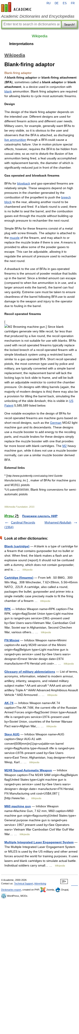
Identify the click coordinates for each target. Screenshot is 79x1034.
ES (65, 3)
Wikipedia (39, 36)
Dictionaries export (11, 889)
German (55, 422)
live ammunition (15, 139)
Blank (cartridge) (16, 546)
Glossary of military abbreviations (29, 671)
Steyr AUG (12, 734)
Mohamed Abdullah (58, 522)
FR (73, 3)
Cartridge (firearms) (18, 577)
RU (48, 3)
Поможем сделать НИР (39, 516)
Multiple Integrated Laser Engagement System (39, 842)
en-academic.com (17, 7)
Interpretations (21, 44)
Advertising (40, 883)
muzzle (15, 237)
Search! (69, 24)
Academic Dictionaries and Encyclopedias (37, 16)
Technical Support (23, 883)
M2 (64, 446)
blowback (23, 183)
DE (57, 3)
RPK (7, 609)
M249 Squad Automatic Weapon (28, 770)
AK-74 (8, 703)
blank (8, 91)
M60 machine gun (17, 806)
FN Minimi (11, 640)
